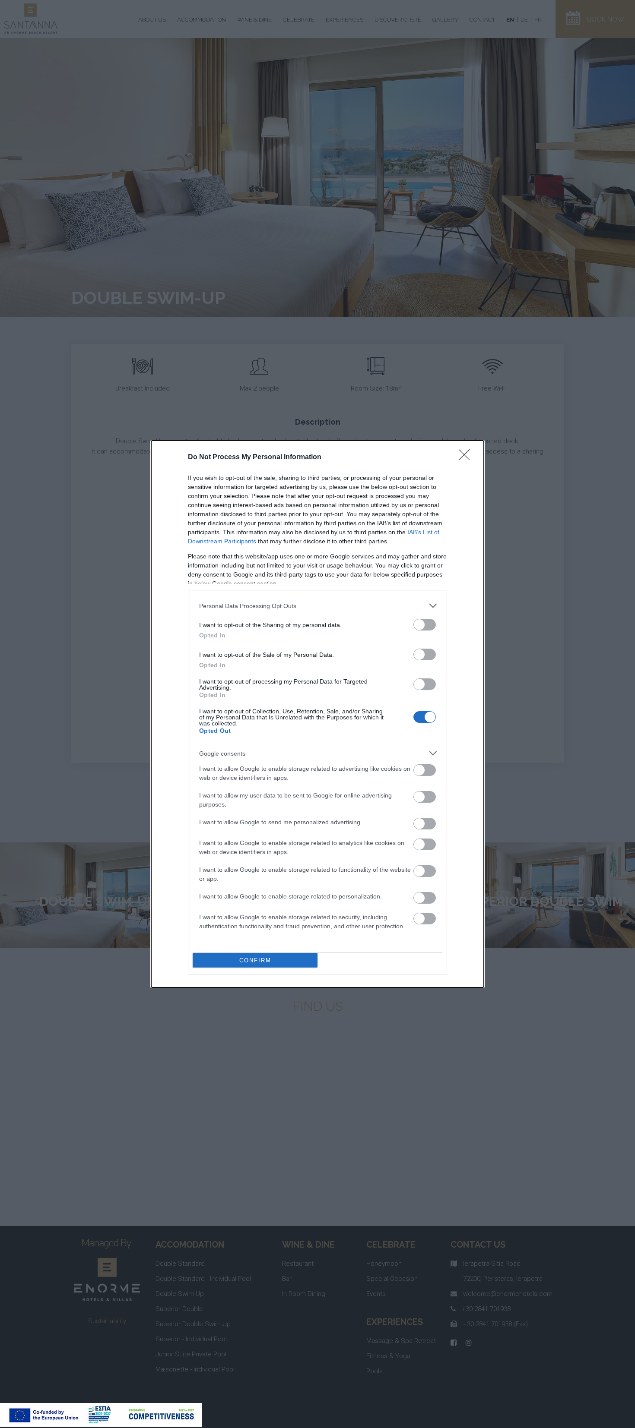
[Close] (467, 457)
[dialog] (317, 714)
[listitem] (317, 605)
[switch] (424, 624)
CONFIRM (255, 960)
